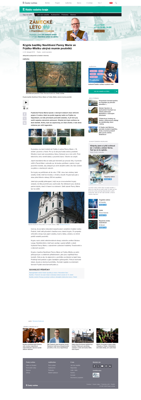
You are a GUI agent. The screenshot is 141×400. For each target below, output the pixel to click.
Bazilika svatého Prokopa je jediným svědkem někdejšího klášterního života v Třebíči (53, 277)
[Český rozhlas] (30, 3)
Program (57, 3)
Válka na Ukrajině (31, 365)
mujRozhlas (68, 3)
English (113, 384)
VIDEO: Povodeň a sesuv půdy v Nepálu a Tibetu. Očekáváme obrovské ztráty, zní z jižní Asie (106, 346)
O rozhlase (90, 3)
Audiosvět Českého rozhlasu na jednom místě (101, 84)
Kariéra (72, 372)
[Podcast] (24, 108)
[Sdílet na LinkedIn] (25, 123)
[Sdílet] (27, 108)
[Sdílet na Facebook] (25, 114)
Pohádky (92, 74)
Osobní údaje (96, 384)
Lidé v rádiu (74, 370)
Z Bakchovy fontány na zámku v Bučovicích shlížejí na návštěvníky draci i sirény (108, 121)
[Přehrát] (26, 102)
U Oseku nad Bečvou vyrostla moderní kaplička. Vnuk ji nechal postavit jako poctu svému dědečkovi (108, 130)
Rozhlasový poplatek (76, 377)
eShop (28, 372)
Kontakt (72, 375)
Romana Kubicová (49, 93)
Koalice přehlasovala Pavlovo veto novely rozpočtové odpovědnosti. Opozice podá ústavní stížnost (32, 347)
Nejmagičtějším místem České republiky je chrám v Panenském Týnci (48, 272)
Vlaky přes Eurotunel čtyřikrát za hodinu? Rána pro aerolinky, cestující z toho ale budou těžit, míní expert (82, 347)
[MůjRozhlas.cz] (26, 59)
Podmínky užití (105, 384)
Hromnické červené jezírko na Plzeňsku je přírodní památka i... (108, 102)
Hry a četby (92, 71)
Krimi (100, 71)
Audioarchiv (55, 15)
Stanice (79, 3)
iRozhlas (47, 3)
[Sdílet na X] (25, 118)
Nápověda (73, 368)
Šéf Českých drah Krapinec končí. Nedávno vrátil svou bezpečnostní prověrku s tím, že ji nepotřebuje (58, 346)
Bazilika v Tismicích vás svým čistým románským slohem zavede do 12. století (51, 275)
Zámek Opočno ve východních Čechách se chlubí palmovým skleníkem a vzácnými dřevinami (107, 111)
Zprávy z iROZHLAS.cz (30, 326)
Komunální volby (31, 368)
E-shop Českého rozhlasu (98, 141)
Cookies (89, 384)
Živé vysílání (93, 77)
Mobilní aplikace (53, 372)
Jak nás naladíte (43, 15)
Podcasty (65, 15)
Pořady (99, 74)
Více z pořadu (94, 98)
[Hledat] (116, 3)
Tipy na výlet (27, 15)
